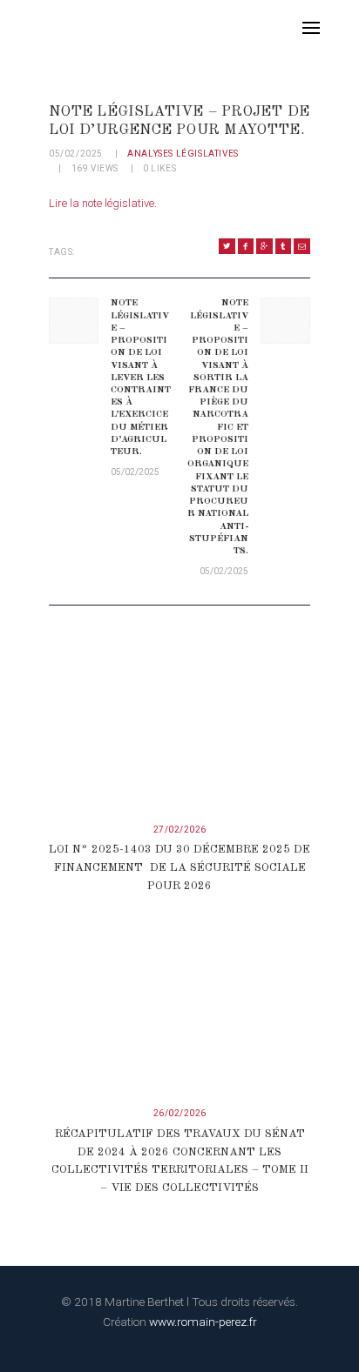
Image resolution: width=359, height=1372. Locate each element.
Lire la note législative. (103, 203)
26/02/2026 (180, 1113)
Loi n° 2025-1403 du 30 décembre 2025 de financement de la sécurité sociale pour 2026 (179, 868)
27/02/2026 (180, 829)
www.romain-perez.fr (203, 1321)
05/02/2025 (76, 153)
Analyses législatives (183, 153)
